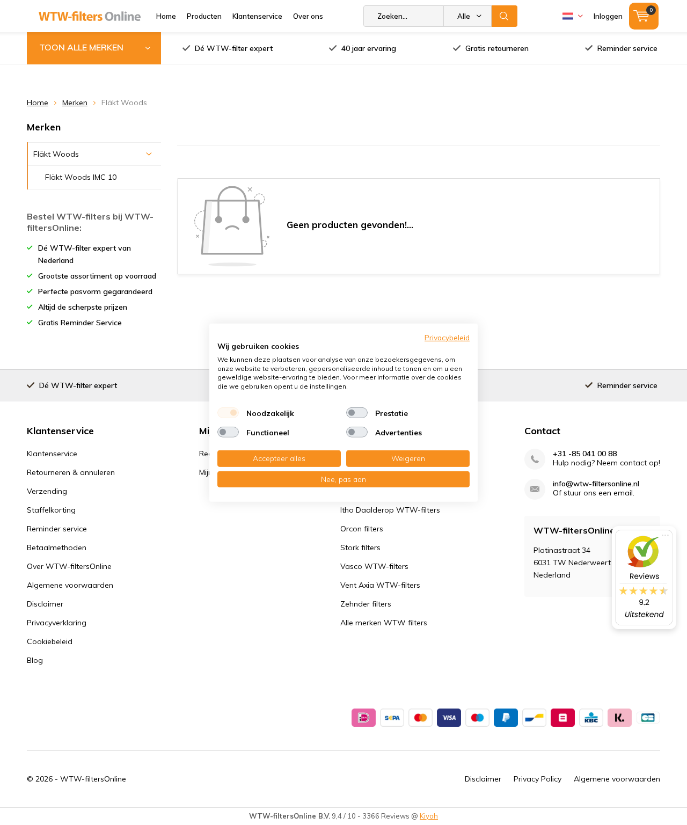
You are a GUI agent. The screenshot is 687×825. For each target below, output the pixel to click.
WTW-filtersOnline (93, 779)
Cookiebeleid (49, 641)
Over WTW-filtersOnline (69, 566)
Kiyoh (429, 816)
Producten (204, 16)
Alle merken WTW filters (383, 622)
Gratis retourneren (497, 48)
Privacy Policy (537, 779)
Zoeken (504, 16)
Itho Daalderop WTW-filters (390, 510)
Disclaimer (45, 604)
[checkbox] (228, 412)
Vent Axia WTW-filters (380, 585)
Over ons (308, 16)
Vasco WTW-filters (374, 566)
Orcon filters (361, 529)
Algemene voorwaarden (70, 585)
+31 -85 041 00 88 (585, 453)
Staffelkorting (51, 510)
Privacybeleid (447, 336)
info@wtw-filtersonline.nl (596, 483)
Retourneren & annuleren (71, 472)
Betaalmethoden (56, 547)
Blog (35, 660)
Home (166, 16)
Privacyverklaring (56, 622)
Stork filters (360, 547)
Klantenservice (257, 16)
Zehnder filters (365, 604)
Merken (74, 102)
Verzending (47, 491)
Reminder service (627, 48)
